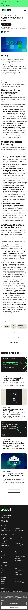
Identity (3, 579)
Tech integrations (5, 530)
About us (3, 552)
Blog (16, 552)
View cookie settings (14, 603)
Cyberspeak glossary (20, 556)
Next (18, 336)
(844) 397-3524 (5, 517)
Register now (5, 5)
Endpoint (3, 577)
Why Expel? (4, 528)
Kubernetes (18, 577)
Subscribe (6, 24)
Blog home (14, 342)
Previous (10, 331)
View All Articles (13, 491)
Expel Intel (17, 558)
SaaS (2, 583)
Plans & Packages (19, 530)
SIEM (16, 568)
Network (3, 581)
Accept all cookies (14, 607)
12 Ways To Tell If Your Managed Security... (12, 591)
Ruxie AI (17, 541)
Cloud (2, 570)
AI (1, 568)
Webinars (17, 554)
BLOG (2, 15)
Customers (17, 528)
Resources (4, 562)
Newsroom (4, 560)
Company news (7, 375)
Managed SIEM (5, 541)
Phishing (3, 543)
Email (2, 575)
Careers (3, 558)
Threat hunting (5, 545)
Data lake (3, 573)
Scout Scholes (6, 27)
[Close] (26, 594)
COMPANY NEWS (11, 15)
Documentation (19, 560)
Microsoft (17, 579)
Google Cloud (18, 574)
